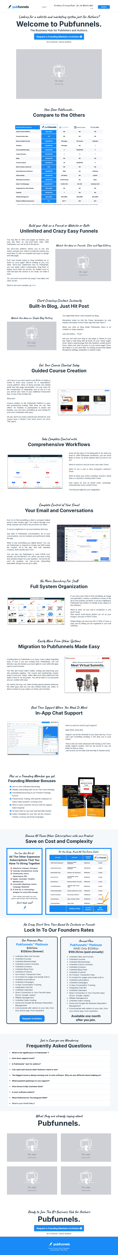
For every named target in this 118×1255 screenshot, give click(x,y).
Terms (50, 1248)
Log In (44, 7)
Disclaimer (66, 1248)
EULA (60, 1248)
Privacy (55, 1248)
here (34, 285)
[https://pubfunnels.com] (18, 7)
